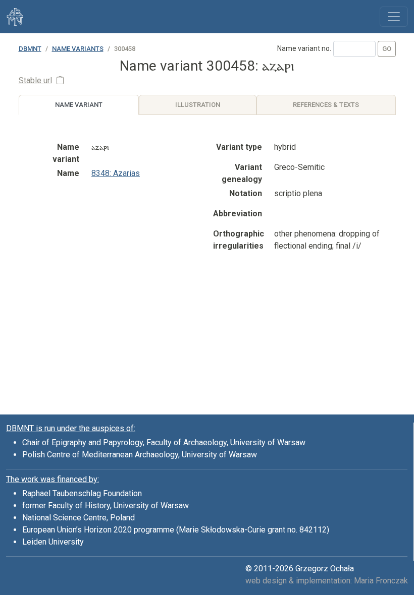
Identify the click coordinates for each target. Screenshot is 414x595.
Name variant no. (304, 48)
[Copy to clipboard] (60, 80)
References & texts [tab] (326, 104)
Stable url (35, 80)
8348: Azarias (115, 173)
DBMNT (30, 48)
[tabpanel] (207, 240)
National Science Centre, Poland (78, 517)
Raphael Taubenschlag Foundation (82, 493)
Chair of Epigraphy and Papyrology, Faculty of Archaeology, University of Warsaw (163, 442)
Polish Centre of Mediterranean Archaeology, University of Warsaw (139, 454)
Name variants (78, 48)
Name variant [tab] (78, 104)
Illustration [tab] (197, 104)
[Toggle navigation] (394, 17)
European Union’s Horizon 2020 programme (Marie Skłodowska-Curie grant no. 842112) (175, 529)
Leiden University (53, 542)
